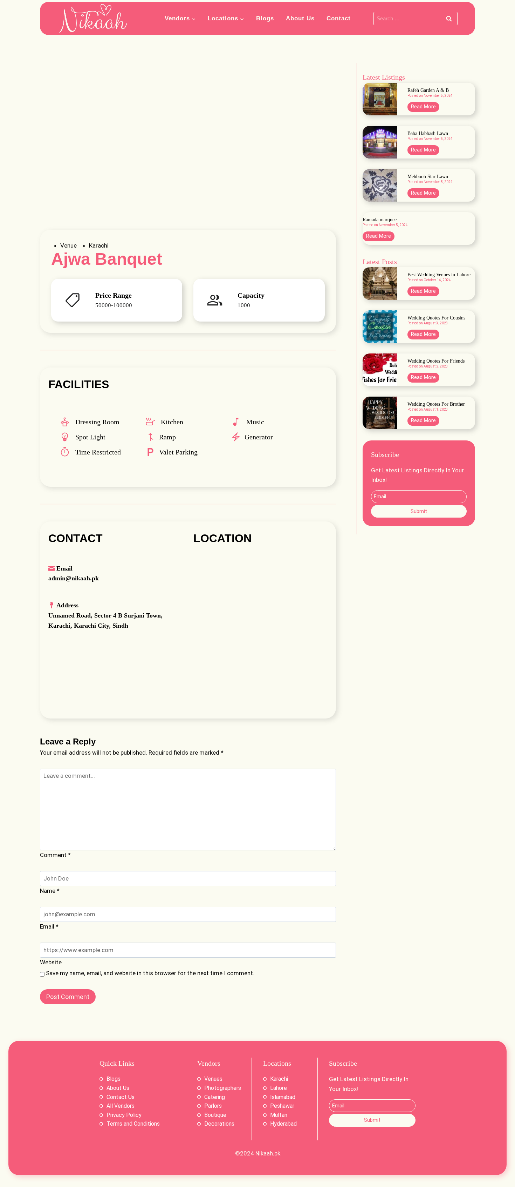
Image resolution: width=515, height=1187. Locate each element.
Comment (55, 854)
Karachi (99, 245)
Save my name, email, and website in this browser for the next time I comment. (150, 973)
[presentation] (380, 99)
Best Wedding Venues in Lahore (439, 274)
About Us (300, 18)
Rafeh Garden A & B (428, 90)
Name (50, 890)
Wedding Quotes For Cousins (436, 318)
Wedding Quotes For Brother (436, 404)
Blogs (265, 18)
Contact (339, 18)
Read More (425, 107)
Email (49, 926)
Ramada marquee (380, 219)
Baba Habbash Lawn (427, 133)
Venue (68, 245)
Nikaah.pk (267, 1153)
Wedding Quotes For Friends (436, 361)
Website (51, 962)
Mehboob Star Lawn (427, 176)
